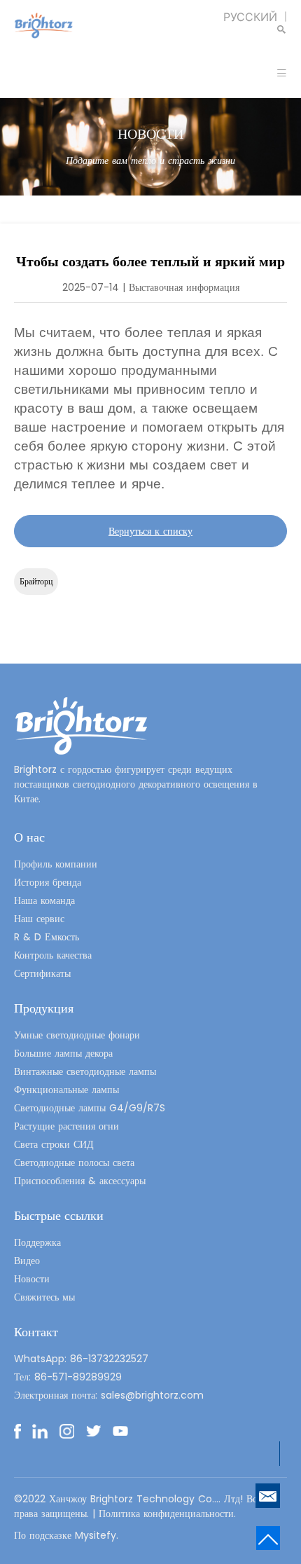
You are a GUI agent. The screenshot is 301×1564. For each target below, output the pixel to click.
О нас (29, 837)
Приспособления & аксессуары (80, 1181)
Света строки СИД (54, 1144)
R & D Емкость (46, 937)
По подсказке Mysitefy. (66, 1535)
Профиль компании (55, 864)
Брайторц (36, 581)
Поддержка (37, 1242)
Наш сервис (39, 919)
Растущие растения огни (66, 1126)
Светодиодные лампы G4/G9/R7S (89, 1108)
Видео (27, 1261)
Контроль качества (53, 955)
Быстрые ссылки (59, 1215)
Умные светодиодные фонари (77, 1035)
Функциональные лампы (66, 1090)
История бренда (47, 882)
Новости (32, 1279)
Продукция (44, 1008)
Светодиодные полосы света (74, 1162)
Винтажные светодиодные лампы (85, 1071)
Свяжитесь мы (44, 1297)
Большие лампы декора (63, 1053)
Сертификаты (42, 973)
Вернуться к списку (150, 531)
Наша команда (44, 900)
